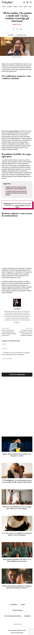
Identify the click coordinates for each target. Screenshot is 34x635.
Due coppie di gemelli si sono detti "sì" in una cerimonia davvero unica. (17, 560)
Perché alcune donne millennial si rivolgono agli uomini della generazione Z (17, 587)
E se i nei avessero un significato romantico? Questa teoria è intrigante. (17, 534)
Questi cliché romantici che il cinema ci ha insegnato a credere (17, 455)
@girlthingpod (7, 203)
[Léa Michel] (17, 303)
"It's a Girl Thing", (14, 131)
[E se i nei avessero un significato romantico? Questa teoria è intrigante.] (17, 523)
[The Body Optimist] (7, 2)
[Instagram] (27, 2)
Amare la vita (17, 24)
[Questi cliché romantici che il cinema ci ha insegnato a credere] (17, 444)
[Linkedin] (17, 322)
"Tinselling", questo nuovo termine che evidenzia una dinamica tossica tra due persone (16, 192)
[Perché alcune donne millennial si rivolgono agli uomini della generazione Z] (17, 576)
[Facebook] (24, 2)
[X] (17, 29)
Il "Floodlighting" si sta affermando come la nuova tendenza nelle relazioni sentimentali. (17, 481)
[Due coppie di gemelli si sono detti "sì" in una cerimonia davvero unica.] (17, 549)
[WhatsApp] (20, 29)
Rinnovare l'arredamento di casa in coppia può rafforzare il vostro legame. (17, 508)
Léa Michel (10, 35)
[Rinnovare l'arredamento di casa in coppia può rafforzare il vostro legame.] (17, 497)
